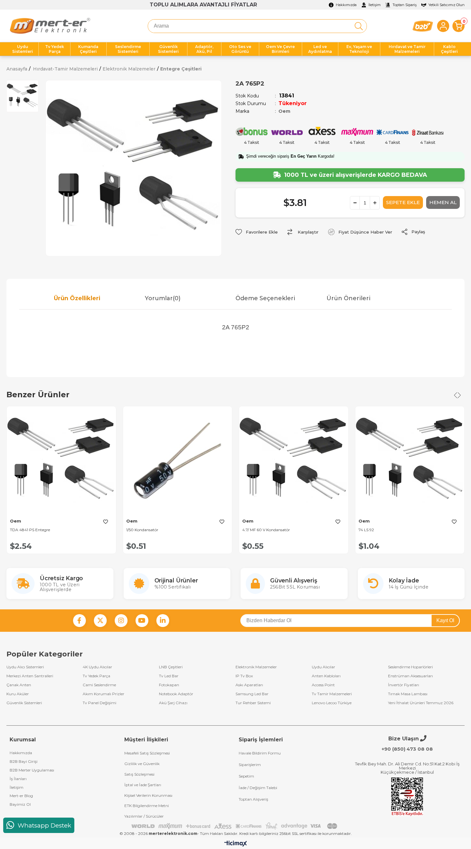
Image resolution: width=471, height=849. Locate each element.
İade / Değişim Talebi (258, 787)
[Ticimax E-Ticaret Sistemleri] (235, 844)
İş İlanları (18, 778)
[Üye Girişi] (443, 26)
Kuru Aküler (17, 694)
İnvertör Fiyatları (403, 685)
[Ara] (359, 26)
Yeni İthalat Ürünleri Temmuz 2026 (420, 703)
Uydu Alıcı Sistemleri (25, 667)
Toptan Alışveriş (253, 799)
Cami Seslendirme (99, 685)
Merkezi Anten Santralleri (29, 676)
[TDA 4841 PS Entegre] (61, 460)
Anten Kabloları (326, 676)
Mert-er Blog (21, 795)
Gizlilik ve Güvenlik (142, 763)
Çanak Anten (18, 685)
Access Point (323, 685)
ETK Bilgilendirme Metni (146, 805)
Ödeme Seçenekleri (265, 298)
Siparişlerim (250, 764)
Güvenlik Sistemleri (24, 703)
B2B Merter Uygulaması (32, 770)
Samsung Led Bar (252, 694)
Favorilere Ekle (106, 521)
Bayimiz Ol (20, 804)
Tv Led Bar (168, 676)
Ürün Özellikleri (77, 298)
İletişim (16, 787)
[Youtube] (142, 620)
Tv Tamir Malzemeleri (332, 694)
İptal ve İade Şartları (142, 784)
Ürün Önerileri (348, 298)
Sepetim (246, 776)
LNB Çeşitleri (171, 667)
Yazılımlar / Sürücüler (144, 816)
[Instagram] (121, 620)
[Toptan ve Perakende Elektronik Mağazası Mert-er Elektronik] (49, 26)
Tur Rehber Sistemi (253, 703)
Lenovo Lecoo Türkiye (331, 703)
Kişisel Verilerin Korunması (148, 795)
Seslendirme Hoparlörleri (410, 667)
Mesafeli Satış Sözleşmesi (147, 753)
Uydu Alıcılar (323, 667)
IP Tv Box (244, 676)
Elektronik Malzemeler (256, 667)
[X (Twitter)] (100, 620)
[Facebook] (79, 620)
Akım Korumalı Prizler (103, 694)
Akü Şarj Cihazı (173, 703)
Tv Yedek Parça (96, 676)
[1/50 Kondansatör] (177, 460)
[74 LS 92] (410, 460)
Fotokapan (169, 685)
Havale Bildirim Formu (260, 753)
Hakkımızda (21, 752)
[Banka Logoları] (235, 826)
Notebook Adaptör (176, 694)
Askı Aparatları (249, 685)
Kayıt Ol (445, 620)
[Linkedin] (162, 620)
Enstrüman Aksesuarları (410, 676)
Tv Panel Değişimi (99, 703)
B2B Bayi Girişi (23, 761)
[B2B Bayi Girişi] (423, 26)
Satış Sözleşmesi (139, 774)
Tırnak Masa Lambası (407, 694)
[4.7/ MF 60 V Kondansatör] (293, 460)
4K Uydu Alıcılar (97, 667)
